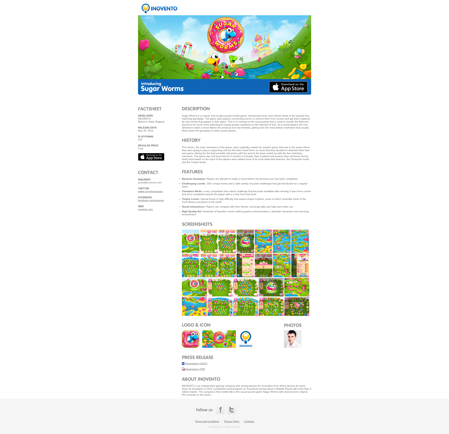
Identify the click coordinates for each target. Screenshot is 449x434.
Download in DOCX (196, 363)
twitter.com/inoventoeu (150, 191)
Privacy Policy (231, 421)
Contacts (249, 421)
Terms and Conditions (207, 421)
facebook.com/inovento (151, 200)
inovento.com (145, 209)
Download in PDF (195, 369)
